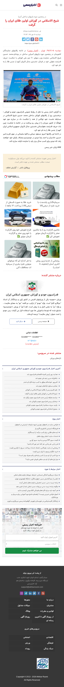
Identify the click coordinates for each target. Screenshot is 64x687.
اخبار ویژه (56, 419)
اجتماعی (26, 637)
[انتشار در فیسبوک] (32, 39)
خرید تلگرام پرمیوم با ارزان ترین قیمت (45, 451)
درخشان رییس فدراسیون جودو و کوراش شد (43, 401)
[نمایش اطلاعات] (32, 344)
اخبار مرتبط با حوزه (52, 469)
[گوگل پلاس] (43, 593)
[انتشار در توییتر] (28, 39)
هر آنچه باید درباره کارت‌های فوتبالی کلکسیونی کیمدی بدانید (38, 490)
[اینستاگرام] (21, 593)
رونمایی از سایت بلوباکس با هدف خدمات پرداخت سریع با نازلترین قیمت (34, 448)
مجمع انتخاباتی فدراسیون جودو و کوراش (44, 409)
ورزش (27, 643)
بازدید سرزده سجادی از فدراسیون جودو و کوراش (41, 405)
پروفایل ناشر (24, 167)
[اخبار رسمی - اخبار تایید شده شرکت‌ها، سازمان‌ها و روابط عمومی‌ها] (32, 5)
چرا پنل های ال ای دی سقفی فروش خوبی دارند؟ (41, 459)
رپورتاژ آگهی (25, 617)
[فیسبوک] (38, 593)
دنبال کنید (19, 321)
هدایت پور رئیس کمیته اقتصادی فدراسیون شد (42, 374)
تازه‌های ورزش (55, 358)
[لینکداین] (30, 593)
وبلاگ (27, 611)
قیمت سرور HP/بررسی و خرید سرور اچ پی (44, 440)
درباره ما (50, 600)
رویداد (27, 648)
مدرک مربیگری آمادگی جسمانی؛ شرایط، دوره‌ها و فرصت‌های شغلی (36, 475)
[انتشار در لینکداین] (41, 39)
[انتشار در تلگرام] (24, 39)
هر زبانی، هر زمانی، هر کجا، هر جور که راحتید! (42, 444)
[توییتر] (34, 593)
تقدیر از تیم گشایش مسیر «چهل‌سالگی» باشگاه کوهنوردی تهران (36, 479)
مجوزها (27, 600)
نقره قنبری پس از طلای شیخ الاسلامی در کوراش (41, 390)
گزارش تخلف (11, 167)
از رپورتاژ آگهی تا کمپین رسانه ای (44, 618)
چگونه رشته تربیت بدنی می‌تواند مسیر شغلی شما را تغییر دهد (37, 486)
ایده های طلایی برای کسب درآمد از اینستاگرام (43, 432)
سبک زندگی (48, 648)
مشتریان (50, 605)
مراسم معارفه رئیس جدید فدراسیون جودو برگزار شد (40, 397)
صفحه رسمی (42, 321)
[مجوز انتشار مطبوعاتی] (43, 664)
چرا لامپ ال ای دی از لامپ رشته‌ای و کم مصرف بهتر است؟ (38, 455)
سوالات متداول (24, 605)
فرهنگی (50, 643)
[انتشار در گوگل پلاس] (36, 39)
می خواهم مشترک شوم (32, 550)
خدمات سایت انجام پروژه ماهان (47, 436)
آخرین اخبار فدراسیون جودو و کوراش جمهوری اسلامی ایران (36, 368)
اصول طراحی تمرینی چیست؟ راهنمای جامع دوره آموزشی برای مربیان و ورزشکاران (34, 496)
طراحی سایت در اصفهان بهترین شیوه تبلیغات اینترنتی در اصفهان (36, 424)
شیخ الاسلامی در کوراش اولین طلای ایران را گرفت (41, 393)
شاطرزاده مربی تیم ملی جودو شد (46, 378)
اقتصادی (49, 637)
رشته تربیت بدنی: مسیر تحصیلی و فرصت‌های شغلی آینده (38, 482)
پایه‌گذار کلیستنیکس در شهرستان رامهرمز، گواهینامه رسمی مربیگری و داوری (32, 501)
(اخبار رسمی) (33, 50)
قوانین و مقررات (47, 611)
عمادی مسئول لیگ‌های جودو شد (46, 386)
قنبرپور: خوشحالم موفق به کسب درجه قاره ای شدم (40, 382)
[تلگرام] (26, 593)
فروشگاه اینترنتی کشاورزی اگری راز (46, 428)
